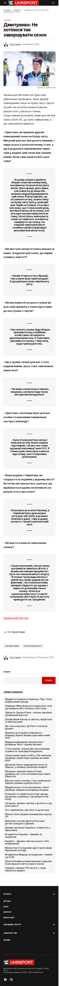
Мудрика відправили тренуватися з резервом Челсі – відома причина (24, 743)
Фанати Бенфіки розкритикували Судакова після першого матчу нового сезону (28, 862)
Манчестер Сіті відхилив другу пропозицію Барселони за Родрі (28, 849)
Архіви (6, 940)
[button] (5, 3)
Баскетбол (8, 918)
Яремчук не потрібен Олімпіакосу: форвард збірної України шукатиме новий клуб (27, 735)
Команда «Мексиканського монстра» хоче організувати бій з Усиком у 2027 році (28, 707)
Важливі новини (12, 646)
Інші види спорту (12, 925)
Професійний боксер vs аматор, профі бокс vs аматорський (28, 720)
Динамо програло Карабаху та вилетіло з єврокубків (27, 828)
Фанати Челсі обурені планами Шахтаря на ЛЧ (28, 815)
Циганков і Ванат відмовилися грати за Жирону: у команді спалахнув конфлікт (26, 766)
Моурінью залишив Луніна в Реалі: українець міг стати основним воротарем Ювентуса (27, 774)
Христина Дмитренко (32, 646)
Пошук (48, 680)
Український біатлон (15, 617)
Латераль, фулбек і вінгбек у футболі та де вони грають (28, 804)
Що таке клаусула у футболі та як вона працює (26, 727)
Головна (7, 10)
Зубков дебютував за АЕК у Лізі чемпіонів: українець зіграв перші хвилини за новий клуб (28, 758)
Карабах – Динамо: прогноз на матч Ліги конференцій (27, 842)
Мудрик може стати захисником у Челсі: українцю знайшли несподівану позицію (27, 788)
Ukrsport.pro (10, 933)
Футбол (7, 894)
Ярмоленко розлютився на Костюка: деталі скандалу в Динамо (25, 822)
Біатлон (17, 10)
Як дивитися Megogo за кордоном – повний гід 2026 (28, 855)
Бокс (5, 907)
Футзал (7, 901)
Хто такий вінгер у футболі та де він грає (27, 810)
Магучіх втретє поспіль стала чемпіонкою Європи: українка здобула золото (28, 781)
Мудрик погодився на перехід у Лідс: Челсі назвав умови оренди (28, 700)
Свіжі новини (13, 692)
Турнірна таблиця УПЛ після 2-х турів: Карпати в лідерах (25, 869)
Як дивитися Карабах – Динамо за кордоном (23, 835)
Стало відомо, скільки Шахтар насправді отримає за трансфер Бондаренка (27, 750)
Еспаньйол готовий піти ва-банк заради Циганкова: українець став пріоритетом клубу (26, 796)
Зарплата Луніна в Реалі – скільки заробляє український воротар (28, 713)
